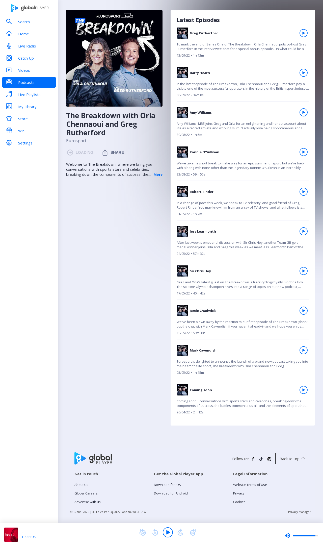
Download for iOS (167, 484)
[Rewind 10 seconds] (155, 532)
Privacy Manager (299, 511)
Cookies (239, 502)
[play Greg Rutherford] (304, 33)
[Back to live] (193, 532)
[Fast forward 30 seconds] (180, 532)
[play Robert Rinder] (304, 192)
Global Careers (86, 493)
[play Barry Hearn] (304, 73)
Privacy (238, 493)
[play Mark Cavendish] (304, 350)
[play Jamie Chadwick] (304, 311)
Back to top (290, 458)
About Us (81, 484)
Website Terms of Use (250, 484)
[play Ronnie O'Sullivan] (304, 152)
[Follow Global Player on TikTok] (261, 461)
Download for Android (171, 493)
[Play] (168, 532)
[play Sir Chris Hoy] (304, 271)
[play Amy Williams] (304, 112)
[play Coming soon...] (304, 390)
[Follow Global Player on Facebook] (253, 461)
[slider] (301, 536)
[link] (243, 44)
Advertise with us (87, 502)
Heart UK (29, 536)
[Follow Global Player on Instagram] (269, 461)
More (158, 174)
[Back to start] (143, 532)
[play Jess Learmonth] (304, 231)
